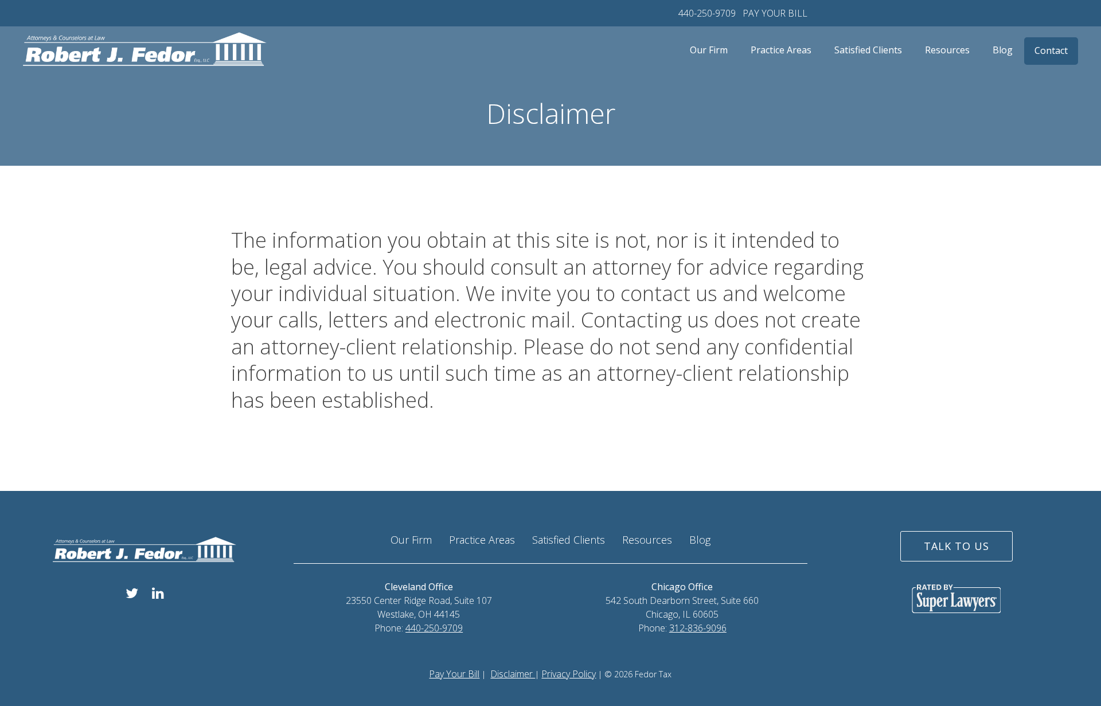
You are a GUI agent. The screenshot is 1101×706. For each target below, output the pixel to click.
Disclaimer (512, 674)
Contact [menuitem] (1051, 50)
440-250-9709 (707, 13)
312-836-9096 (698, 628)
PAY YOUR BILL (775, 13)
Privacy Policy (568, 674)
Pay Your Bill (454, 674)
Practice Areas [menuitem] (781, 50)
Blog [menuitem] (1003, 50)
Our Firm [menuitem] (709, 50)
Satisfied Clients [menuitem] (868, 50)
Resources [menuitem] (947, 50)
